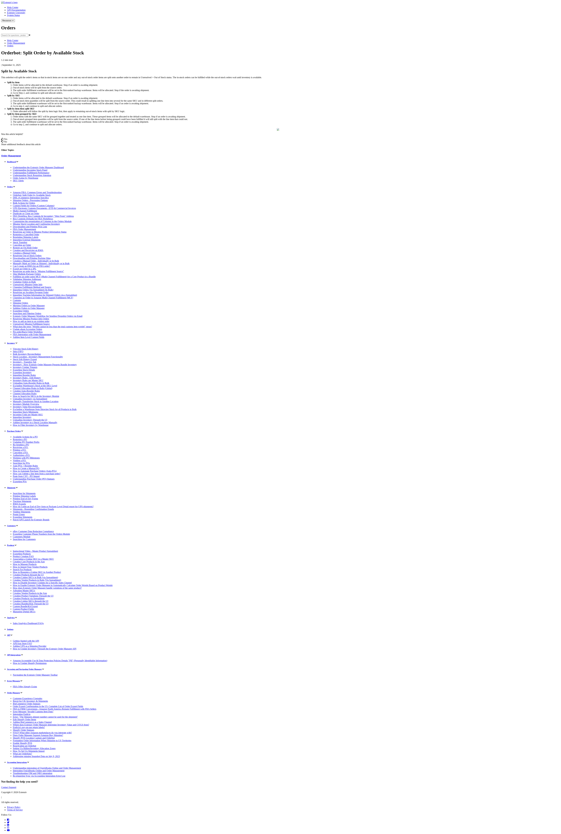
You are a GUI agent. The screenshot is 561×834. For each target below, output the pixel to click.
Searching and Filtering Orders (27, 313)
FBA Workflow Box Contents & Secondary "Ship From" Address (43, 216)
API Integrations (14, 655)
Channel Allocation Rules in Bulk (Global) (32, 388)
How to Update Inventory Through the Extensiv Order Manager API (44, 648)
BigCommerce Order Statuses (26, 703)
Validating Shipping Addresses (27, 279)
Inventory (11, 343)
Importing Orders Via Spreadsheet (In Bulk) (33, 290)
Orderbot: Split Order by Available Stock (32, 195)
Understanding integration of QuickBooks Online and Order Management (47, 768)
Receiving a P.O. (20, 447)
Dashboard (11, 162)
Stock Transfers (20, 242)
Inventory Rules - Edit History (27, 378)
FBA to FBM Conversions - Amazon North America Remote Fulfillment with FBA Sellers (54, 709)
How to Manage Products (25, 564)
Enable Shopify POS (22, 743)
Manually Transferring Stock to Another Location (35, 401)
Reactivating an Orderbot (24, 746)
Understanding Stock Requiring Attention (32, 175)
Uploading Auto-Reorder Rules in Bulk (31, 383)
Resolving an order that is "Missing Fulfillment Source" (38, 271)
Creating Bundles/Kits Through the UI (30, 603)
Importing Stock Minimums (25, 412)
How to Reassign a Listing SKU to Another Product (37, 572)
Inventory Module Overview (26, 404)
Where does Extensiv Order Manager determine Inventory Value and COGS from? (51, 725)
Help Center (12, 7)
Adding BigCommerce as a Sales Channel (32, 722)
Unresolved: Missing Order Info (27, 284)
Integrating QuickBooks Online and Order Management (38, 770)
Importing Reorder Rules (24, 375)
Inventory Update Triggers (25, 367)
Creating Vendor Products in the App (30, 593)
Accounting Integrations (17, 762)
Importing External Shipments (26, 240)
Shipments (11, 488)
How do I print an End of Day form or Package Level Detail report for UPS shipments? (53, 506)
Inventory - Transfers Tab (24, 362)
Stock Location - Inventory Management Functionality (38, 356)
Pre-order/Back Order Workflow (28, 332)
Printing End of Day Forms (25, 498)
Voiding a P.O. (19, 460)
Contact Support (8, 787)
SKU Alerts (18, 180)
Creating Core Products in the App (29, 561)
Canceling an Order (22, 245)
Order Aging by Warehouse (25, 178)
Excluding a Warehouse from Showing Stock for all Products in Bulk (45, 409)
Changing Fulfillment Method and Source (32, 287)
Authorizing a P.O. (21, 455)
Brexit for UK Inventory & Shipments (30, 701)
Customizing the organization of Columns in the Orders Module (42, 221)
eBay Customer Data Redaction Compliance (33, 531)
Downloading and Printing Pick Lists (30, 226)
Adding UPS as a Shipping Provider (29, 646)
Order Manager (13, 693)
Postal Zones (19, 514)
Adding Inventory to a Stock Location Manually (35, 422)
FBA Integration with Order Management (32, 334)
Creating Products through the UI (28, 575)
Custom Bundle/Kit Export (25, 606)
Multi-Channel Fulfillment (25, 211)
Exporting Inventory (22, 372)
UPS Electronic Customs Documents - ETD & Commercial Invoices (44, 208)
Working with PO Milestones (26, 458)
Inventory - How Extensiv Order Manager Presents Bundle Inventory (45, 364)
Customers (11, 526)
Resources (7, 20)
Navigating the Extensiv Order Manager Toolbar (35, 675)
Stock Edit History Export (25, 359)
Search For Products (22, 569)
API (8, 635)
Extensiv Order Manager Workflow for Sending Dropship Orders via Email (47, 316)
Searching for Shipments (24, 493)
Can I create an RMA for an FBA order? (31, 266)
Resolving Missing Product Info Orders (31, 318)
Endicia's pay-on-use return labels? (29, 727)
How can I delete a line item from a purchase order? (36, 473)
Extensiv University (16, 12)
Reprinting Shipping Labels (25, 237)
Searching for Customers (24, 539)
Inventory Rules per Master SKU (28, 380)
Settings (10, 629)
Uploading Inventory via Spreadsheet (30, 399)
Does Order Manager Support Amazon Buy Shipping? (38, 735)
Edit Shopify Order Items (24, 719)
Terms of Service (15, 810)
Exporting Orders (21, 311)
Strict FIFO (18, 351)
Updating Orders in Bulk (24, 282)
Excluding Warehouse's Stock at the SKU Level (35, 385)
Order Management (16, 43)
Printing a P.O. (19, 450)
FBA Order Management (24, 229)
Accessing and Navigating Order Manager (24, 669)
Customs (17, 300)
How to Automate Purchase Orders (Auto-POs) (35, 471)
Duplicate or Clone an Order (26, 213)
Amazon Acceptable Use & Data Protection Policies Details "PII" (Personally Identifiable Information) (60, 660)
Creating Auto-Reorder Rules (26, 391)
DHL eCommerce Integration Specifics (31, 197)
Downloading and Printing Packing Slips (32, 258)
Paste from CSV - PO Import (26, 476)
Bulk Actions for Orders (24, 203)
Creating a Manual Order (24, 253)
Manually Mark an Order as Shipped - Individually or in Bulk (41, 263)
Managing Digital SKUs (24, 611)
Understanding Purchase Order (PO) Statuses (33, 479)
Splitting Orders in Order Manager (29, 308)
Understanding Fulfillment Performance (31, 172)
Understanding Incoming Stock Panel (30, 170)
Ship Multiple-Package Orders (27, 274)
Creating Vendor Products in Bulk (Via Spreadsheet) (37, 580)
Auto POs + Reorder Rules (25, 466)
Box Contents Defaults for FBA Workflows (33, 218)
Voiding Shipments (21, 512)
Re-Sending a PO (21, 444)
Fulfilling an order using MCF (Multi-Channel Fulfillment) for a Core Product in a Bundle (54, 276)
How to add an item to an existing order (31, 321)
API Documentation (16, 10)
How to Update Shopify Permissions (30, 663)
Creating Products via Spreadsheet (28, 598)
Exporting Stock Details (24, 370)
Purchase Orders (14, 431)
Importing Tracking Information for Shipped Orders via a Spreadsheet (45, 295)
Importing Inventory (22, 417)
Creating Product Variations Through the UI (33, 596)
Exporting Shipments (22, 517)
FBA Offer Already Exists (25, 686)
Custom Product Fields (23, 609)
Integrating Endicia (21, 714)
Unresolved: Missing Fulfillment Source (31, 324)
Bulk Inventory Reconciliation (27, 354)
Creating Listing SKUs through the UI (30, 601)
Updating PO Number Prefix (26, 442)
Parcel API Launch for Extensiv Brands (31, 519)
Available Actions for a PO (25, 437)
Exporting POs (20, 481)
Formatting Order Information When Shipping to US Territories (42, 740)
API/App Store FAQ (22, 643)
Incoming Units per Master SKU (28, 414)
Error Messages (13, 681)
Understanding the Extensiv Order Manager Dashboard (38, 167)
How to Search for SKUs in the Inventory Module (36, 396)
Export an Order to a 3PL (24, 268)
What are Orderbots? (22, 753)
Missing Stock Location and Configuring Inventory (36, 224)
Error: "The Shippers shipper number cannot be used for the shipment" (45, 717)
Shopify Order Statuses (23, 730)
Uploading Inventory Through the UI (30, 420)
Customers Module (21, 536)
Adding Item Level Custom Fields (28, 337)
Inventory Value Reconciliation (27, 406)
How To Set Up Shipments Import (29, 751)
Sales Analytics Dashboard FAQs (28, 623)
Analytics (11, 618)
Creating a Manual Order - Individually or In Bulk (36, 261)
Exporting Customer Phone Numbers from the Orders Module (41, 534)
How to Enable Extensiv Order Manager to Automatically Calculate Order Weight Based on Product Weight (62, 585)
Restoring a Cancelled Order (26, 234)
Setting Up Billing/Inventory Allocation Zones (34, 748)
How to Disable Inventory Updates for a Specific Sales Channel (42, 582)
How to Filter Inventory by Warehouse (31, 425)
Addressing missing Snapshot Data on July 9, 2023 (36, 756)
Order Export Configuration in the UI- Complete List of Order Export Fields (48, 706)
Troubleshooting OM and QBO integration (32, 773)
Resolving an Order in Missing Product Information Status (39, 232)
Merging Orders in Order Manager (29, 305)
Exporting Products (22, 553)
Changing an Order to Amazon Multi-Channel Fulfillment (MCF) (43, 297)
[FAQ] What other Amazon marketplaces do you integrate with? (42, 732)
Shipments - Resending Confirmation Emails (33, 509)
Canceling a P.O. (20, 452)
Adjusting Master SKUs (24, 590)
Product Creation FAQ (23, 556)
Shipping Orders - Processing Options (30, 200)
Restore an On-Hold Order (25, 247)
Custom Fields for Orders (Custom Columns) (33, 205)
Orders (10, 45)
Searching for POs (21, 463)
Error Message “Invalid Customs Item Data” (33, 711)
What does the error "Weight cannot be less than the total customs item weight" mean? (52, 326)
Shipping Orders (20, 303)
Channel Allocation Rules (25, 393)
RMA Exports (19, 504)
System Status (13, 15)
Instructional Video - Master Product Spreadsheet (35, 551)
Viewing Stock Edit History (25, 349)
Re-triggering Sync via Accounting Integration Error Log (39, 776)
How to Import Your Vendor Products (30, 567)
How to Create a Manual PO (26, 468)
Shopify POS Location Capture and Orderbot (34, 738)
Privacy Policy (13, 807)
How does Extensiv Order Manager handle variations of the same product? (47, 588)
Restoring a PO (20, 439)
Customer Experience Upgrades (27, 698)
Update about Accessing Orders (27, 329)
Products (10, 545)
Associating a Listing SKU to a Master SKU (33, 559)
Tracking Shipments (22, 501)
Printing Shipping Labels (24, 496)
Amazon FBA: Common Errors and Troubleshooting (37, 192)
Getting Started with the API (26, 641)
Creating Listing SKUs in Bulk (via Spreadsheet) (35, 577)
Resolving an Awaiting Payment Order (31, 292)
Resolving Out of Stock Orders (27, 255)
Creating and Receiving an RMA (28, 250)
